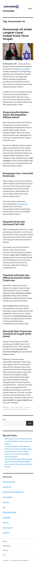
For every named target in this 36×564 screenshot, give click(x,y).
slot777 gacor (7, 528)
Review (5, 550)
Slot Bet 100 (7, 487)
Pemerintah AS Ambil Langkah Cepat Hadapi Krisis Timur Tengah (17, 34)
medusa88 (6, 517)
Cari (4, 419)
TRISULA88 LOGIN (9, 512)
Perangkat (6, 546)
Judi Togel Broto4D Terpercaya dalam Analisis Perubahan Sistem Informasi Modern (18, 441)
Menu (30, 8)
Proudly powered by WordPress (19, 560)
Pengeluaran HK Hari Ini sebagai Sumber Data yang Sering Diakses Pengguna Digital (17, 454)
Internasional (19, 407)
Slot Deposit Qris (9, 482)
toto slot (6, 502)
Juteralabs (8, 11)
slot (4, 507)
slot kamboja (7, 497)
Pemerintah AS (22, 204)
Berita (12, 407)
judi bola (6, 533)
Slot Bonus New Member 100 (13, 492)
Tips (4, 555)
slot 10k (5, 522)
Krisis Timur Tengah (13, 409)
